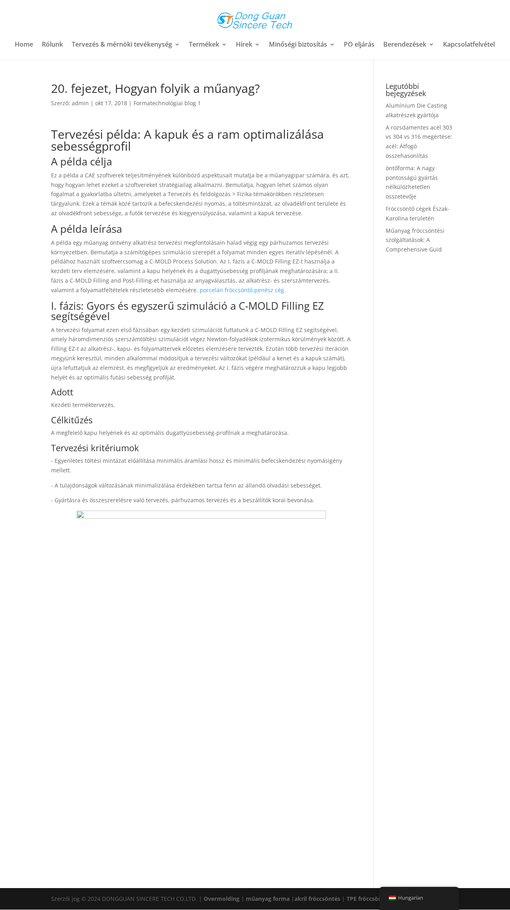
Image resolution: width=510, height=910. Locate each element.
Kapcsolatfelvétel (469, 45)
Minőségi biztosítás (298, 45)
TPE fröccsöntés (368, 898)
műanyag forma (268, 898)
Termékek (204, 45)
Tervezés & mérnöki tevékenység (122, 45)
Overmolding (221, 898)
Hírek (244, 45)
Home (24, 45)
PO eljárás (359, 45)
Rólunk (52, 45)
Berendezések (404, 45)
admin (80, 103)
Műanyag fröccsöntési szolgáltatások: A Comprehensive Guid (415, 240)
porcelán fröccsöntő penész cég (242, 290)
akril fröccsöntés (317, 898)
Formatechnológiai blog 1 (167, 103)
